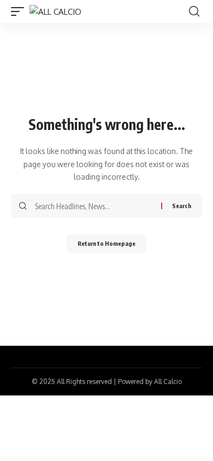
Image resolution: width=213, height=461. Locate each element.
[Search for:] (94, 206)
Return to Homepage (106, 243)
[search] (194, 11)
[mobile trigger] (20, 11)
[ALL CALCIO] (55, 11)
